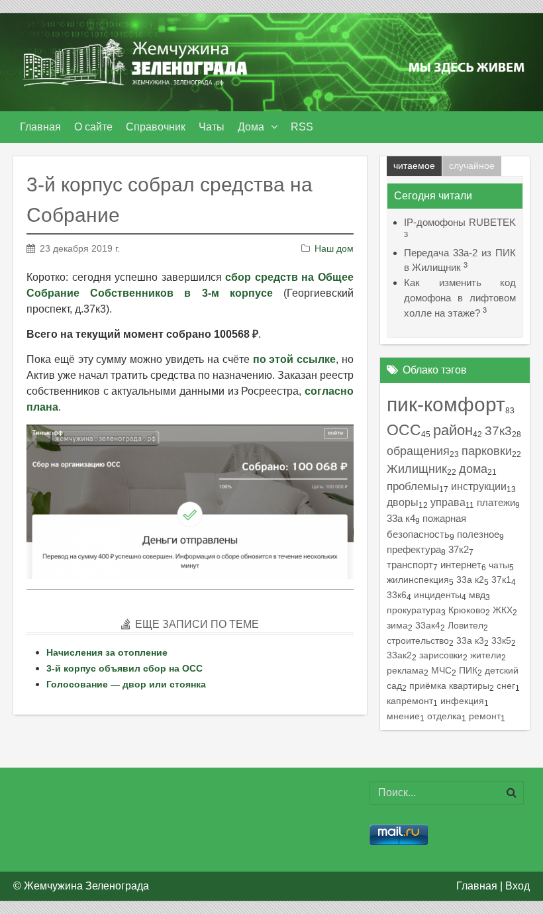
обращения (418, 451)
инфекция (462, 701)
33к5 (501, 640)
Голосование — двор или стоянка (126, 684)
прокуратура (414, 610)
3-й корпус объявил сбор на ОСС (124, 668)
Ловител (465, 625)
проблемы (413, 486)
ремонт (485, 716)
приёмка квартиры (449, 685)
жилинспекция (418, 579)
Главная (476, 885)
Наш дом (334, 248)
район (453, 430)
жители (485, 655)
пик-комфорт (446, 404)
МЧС (441, 670)
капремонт (410, 701)
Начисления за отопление (107, 652)
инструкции (479, 486)
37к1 (501, 579)
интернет (460, 565)
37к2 (458, 549)
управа (448, 502)
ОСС (404, 430)
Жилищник (417, 469)
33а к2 (470, 579)
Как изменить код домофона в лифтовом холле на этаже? (460, 298)
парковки (487, 451)
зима (397, 625)
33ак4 (427, 625)
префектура (414, 549)
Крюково (466, 610)
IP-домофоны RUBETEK (460, 222)
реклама (405, 670)
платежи (496, 502)
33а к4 (401, 518)
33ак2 (399, 655)
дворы (403, 502)
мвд (477, 594)
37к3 (498, 431)
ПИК (468, 670)
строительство (418, 640)
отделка (444, 716)
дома (473, 469)
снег (506, 686)
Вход (517, 885)
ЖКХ (503, 610)
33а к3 (470, 640)
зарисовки (441, 655)
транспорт (410, 565)
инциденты (438, 594)
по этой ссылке (294, 359)
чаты (499, 565)
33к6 (397, 594)
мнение (403, 716)
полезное (478, 534)
